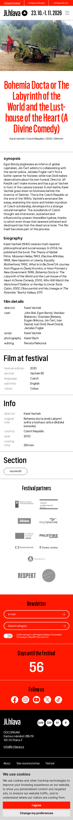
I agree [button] (36, 805)
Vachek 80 (37, 373)
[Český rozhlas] (49, 548)
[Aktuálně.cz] (36, 559)
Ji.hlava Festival (12, 3)
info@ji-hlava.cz (14, 746)
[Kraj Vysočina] (49, 521)
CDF (49, 722)
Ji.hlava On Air (61, 3)
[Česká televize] (24, 548)
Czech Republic (35, 138)
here (46, 637)
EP (57, 722)
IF (66, 722)
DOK (40, 722)
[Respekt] (27, 576)
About (7, 763)
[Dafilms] (48, 576)
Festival (50, 763)
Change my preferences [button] (36, 813)
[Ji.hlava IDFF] (16, 13)
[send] (63, 614)
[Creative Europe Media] (24, 536)
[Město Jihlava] (24, 521)
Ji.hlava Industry (36, 3)
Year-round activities (28, 763)
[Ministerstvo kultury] (24, 505)
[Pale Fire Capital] (49, 536)
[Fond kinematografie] (49, 504)
